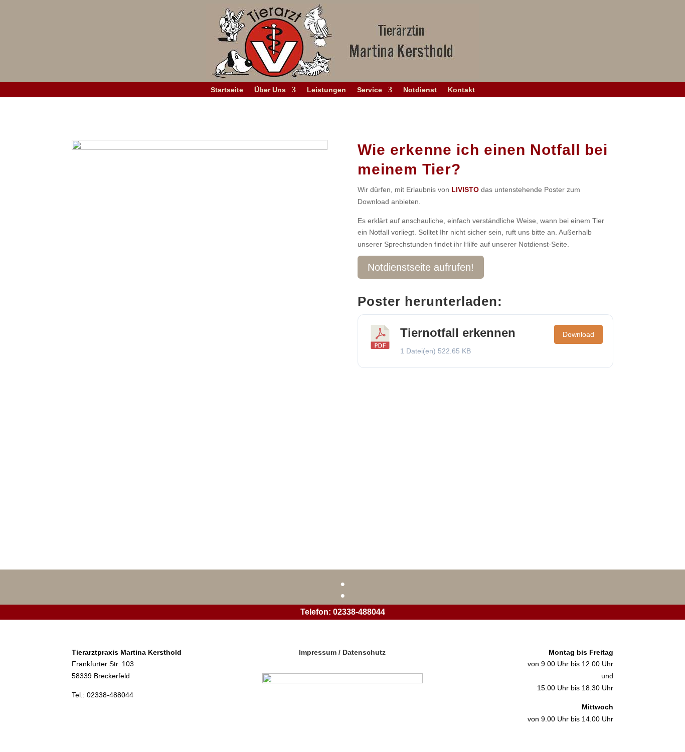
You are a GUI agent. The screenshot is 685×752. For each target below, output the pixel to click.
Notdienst (420, 90)
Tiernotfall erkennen (458, 332)
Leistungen (326, 90)
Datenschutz (364, 652)
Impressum (317, 652)
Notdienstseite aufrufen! (421, 267)
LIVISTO (465, 189)
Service (369, 90)
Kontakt (461, 90)
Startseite (227, 90)
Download (578, 334)
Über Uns (270, 90)
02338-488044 (359, 612)
